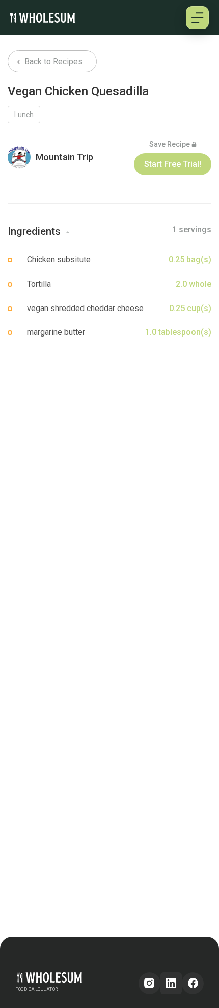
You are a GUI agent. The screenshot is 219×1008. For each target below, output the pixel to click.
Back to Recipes (52, 61)
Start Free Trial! (172, 164)
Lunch (24, 114)
